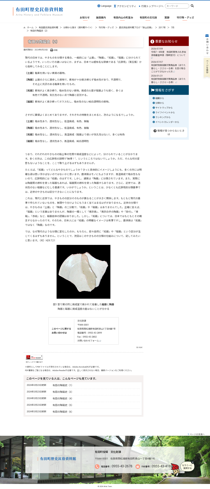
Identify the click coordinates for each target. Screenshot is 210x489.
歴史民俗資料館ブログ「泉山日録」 (136, 27)
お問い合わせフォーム (88, 340)
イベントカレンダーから (167, 122)
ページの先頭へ (197, 434)
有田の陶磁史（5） (63, 405)
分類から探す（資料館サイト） (78, 27)
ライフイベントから (165, 112)
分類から (159, 103)
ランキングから (162, 117)
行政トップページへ (152, 6)
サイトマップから (164, 108)
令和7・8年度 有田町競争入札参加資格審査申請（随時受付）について (168, 54)
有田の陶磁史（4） (63, 398)
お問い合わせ (207, 46)
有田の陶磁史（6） (63, 411)
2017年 (162, 27)
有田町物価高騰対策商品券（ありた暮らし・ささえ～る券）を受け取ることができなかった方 (168, 68)
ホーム (30, 27)
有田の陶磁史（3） (63, 391)
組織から (159, 98)
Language (105, 5)
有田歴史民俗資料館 (48, 27)
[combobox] (177, 6)
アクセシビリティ (126, 6)
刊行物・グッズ (106, 27)
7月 (172, 27)
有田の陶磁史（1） (63, 385)
